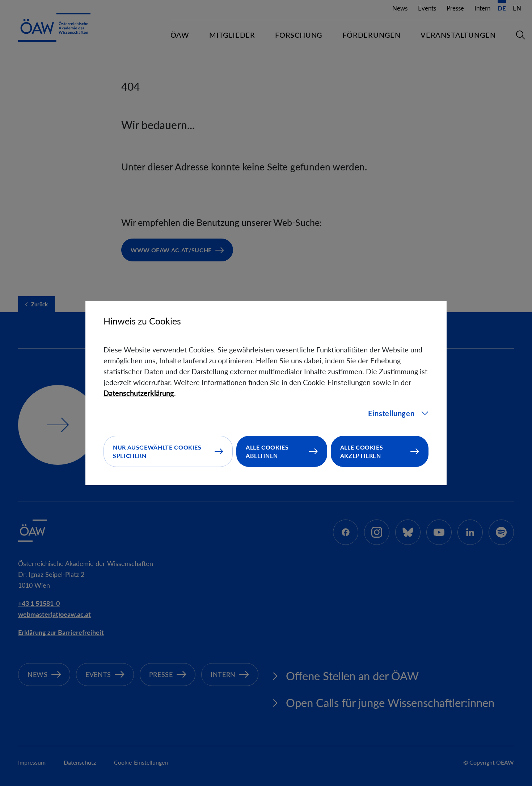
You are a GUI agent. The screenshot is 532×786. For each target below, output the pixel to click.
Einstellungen (391, 413)
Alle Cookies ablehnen (267, 451)
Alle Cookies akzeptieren (361, 451)
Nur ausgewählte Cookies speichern (157, 451)
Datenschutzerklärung (139, 393)
